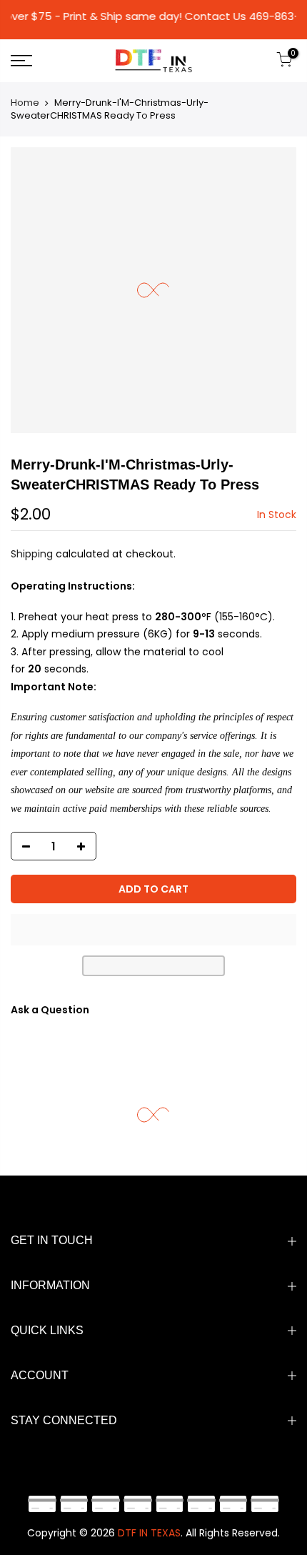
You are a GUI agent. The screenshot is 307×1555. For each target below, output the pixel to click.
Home (25, 102)
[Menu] (42, 60)
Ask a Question (50, 1010)
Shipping (32, 554)
